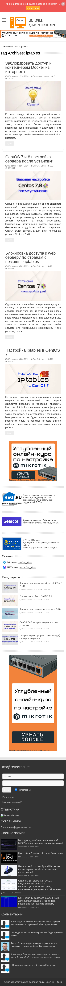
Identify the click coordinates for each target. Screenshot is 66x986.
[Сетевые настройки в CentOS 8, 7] (10, 600)
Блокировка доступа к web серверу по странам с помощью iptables (30, 257)
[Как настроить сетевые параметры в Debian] (10, 613)
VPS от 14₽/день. (31, 540)
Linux (43, 166)
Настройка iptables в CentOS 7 (32, 352)
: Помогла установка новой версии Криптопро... (34, 965)
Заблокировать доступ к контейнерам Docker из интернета (28, 67)
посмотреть (33, 8)
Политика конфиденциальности (16, 827)
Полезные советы (41, 76)
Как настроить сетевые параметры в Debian (41, 609)
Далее (9, 143)
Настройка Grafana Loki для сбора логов (40, 853)
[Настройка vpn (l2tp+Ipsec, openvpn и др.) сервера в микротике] (10, 639)
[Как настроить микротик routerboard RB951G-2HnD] (10, 587)
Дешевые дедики (31, 520)
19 (51, 266)
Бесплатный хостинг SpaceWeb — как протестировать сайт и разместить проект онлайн (39, 869)
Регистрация (8, 797)
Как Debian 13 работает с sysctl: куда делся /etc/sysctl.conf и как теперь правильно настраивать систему (38, 900)
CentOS (36, 166)
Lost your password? (12, 802)
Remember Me (24, 790)
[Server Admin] (33, 22)
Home (8, 46)
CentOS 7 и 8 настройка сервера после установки (29, 158)
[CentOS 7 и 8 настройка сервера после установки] (10, 626)
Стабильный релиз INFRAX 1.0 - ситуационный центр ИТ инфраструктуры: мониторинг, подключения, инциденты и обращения (39, 885)
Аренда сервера (31, 495)
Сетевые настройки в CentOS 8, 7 (36, 596)
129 (51, 359)
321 (51, 166)
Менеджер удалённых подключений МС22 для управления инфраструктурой (40, 841)
